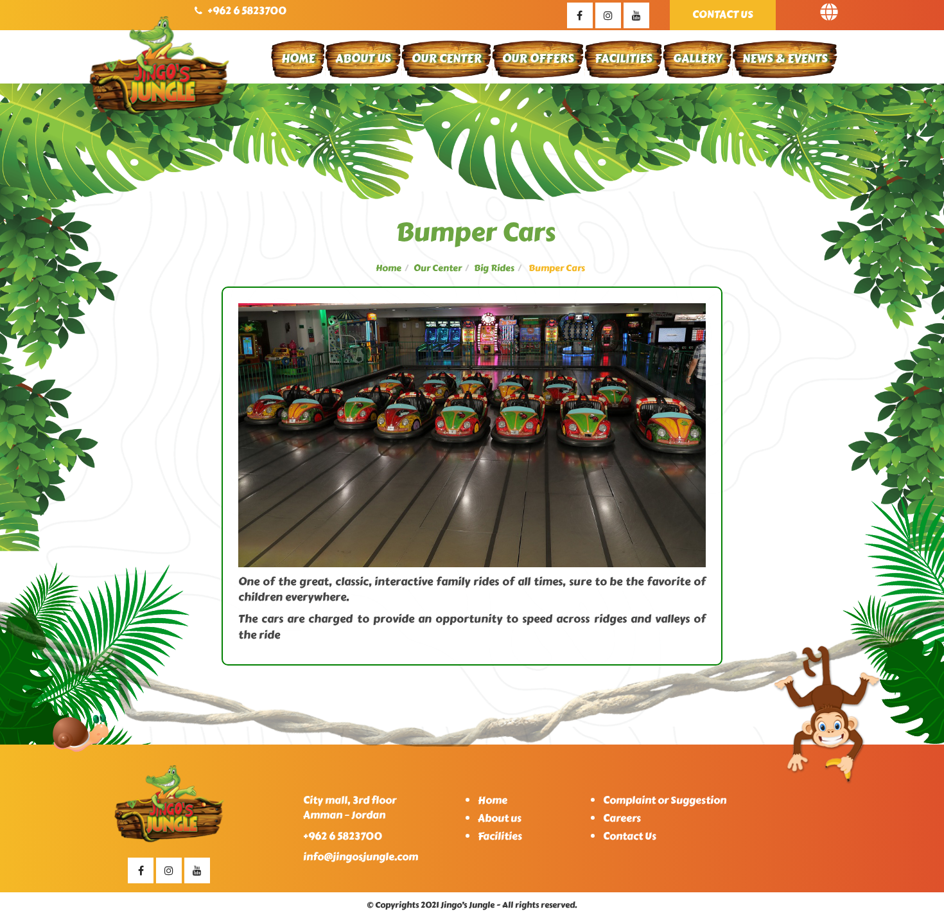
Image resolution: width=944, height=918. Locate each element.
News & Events (785, 58)
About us (499, 818)
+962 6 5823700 (246, 11)
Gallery (697, 58)
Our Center (447, 58)
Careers (622, 818)
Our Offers (538, 58)
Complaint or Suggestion (664, 800)
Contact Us (722, 14)
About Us (363, 58)
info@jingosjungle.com (360, 857)
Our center (438, 268)
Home (298, 58)
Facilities (623, 58)
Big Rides (494, 268)
